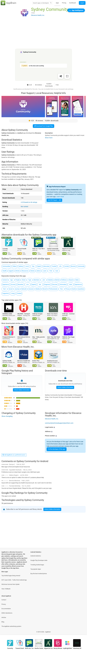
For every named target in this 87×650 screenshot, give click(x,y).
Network (23, 289)
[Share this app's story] (60, 76)
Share (23, 280)
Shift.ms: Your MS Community (38, 248)
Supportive (5, 293)
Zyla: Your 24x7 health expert (53, 337)
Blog (2, 622)
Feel (4, 289)
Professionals (53, 289)
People (17, 280)
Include (66, 266)
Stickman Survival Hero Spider (10, 584)
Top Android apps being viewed (10, 575)
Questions (81, 289)
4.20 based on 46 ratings (29, 202)
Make (77, 280)
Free (61, 289)
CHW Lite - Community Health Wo (68, 314)
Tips (33, 266)
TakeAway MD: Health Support (77, 648)
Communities (6, 266)
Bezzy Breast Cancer (58, 648)
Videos (14, 266)
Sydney (21, 266)
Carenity (5, 248)
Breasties (20, 284)
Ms (40, 284)
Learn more (60, 197)
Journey (17, 289)
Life (60, 266)
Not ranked (24, 206)
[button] (65, 427)
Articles (17, 271)
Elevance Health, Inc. (23, 347)
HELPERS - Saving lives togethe (24, 314)
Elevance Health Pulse (24, 361)
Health (4, 271)
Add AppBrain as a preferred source (14, 455)
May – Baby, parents (38, 337)
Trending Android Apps (37, 565)
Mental (57, 280)
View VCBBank (5, 589)
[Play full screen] (67, 76)
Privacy (67, 289)
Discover (54, 284)
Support (10, 271)
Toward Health (22, 248)
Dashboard (72, 3)
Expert (39, 266)
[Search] (50, 2)
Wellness (64, 280)
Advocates (46, 266)
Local (27, 266)
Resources (25, 271)
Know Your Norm (52, 314)
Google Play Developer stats (38, 560)
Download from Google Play (44, 126)
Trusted (54, 266)
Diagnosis (47, 284)
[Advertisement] (43, 34)
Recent (45, 289)
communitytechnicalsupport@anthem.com (59, 423)
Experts (34, 284)
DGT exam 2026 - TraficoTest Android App (14, 580)
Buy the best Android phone (38, 573)
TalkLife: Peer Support (68, 337)
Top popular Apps (35, 569)
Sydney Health (7, 361)
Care (56, 271)
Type (29, 280)
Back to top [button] (82, 632)
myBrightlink (67, 648)
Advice (39, 271)
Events (74, 289)
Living (13, 293)
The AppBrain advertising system (11, 626)
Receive (73, 266)
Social (10, 289)
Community (81, 266)
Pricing (64, 3)
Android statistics (35, 556)
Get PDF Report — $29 (54, 200)
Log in (82, 3)
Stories (32, 271)
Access (13, 284)
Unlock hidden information (22, 390)
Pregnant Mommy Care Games (9, 337)
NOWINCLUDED (7, 314)
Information (63, 284)
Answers (31, 289)
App (11, 280)
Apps (57, 3)
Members (36, 280)
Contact (3, 600)
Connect (4, 280)
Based (71, 280)
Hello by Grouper (37, 314)
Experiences (78, 284)
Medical (38, 289)
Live (27, 284)
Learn (44, 271)
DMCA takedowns (6, 613)
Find (50, 271)
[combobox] (41, 2)
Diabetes (50, 280)
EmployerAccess (52, 361)
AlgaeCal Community (68, 248)
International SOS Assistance (24, 337)
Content (19, 293)
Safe (70, 284)
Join (43, 280)
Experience (5, 284)
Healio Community (52, 248)
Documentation (6, 608)
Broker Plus (35, 361)
